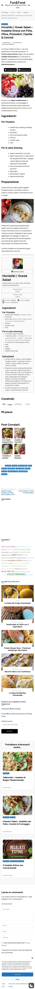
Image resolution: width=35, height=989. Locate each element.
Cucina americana (25, 552)
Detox (8, 555)
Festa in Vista (5, 558)
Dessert (3, 555)
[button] (32, 958)
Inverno (22, 563)
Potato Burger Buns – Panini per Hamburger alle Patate (17, 649)
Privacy (4, 714)
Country (15, 552)
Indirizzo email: (6, 721)
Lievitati (27, 563)
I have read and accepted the (15, 944)
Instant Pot (15, 563)
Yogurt (4, 474)
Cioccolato (5, 552)
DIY (10, 555)
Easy (30, 465)
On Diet (27, 468)
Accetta (17, 974)
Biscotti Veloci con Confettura (17, 672)
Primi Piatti (24, 566)
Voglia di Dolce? (17, 622)
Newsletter (5, 709)
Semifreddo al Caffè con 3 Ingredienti (17, 625)
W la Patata (29, 574)
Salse (17, 600)
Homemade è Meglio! (15, 560)
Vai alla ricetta (11, 70)
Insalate (4, 24)
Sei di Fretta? (7, 571)
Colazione (15, 669)
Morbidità (4, 566)
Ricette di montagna (7, 568)
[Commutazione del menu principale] (2, 5)
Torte (28, 571)
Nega (17, 979)
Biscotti (3, 549)
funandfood (6, 42)
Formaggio (11, 468)
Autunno (11, 547)
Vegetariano (23, 471)
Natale (21, 669)
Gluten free (20, 468)
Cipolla (14, 465)
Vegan (4, 575)
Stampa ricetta (25, 70)
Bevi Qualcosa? (29, 547)
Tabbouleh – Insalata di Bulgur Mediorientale (14, 778)
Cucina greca (23, 465)
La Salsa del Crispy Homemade (17, 603)
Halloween (4, 560)
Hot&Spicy (25, 560)
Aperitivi (4, 547)
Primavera (16, 566)
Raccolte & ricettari (16, 861)
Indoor (10, 563)
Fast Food (25, 555)
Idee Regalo (5, 563)
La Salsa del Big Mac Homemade (17, 694)
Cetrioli (8, 465)
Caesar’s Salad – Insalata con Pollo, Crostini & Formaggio (17, 822)
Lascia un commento (8, 44)
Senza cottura (13, 471)
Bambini (22, 547)
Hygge (29, 560)
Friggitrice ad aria (21, 558)
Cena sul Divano (25, 549)
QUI (30, 59)
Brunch (17, 549)
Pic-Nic (4, 471)
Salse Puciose (23, 568)
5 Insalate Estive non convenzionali (13, 866)
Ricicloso (17, 568)
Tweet (9, 404)
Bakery (18, 547)
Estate (4, 468)
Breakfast (10, 549)
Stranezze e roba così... (21, 571)
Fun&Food (17, 3)
